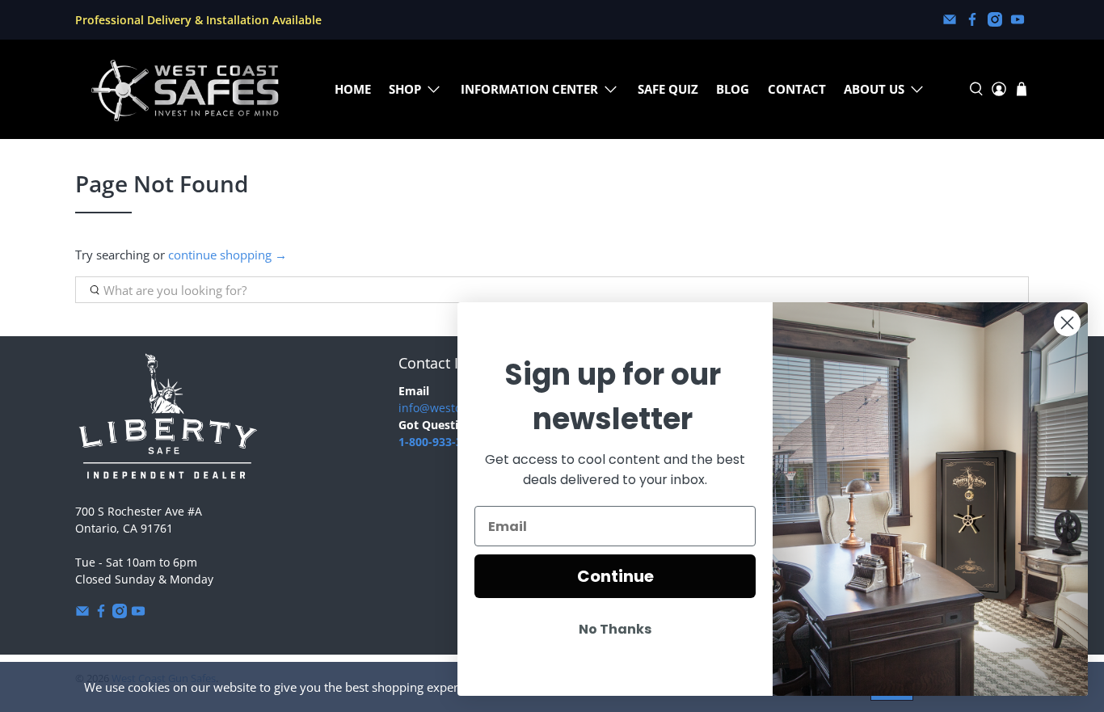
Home (353, 89)
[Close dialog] (1067, 323)
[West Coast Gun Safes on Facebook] (972, 19)
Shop (405, 89)
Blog (732, 89)
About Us (874, 89)
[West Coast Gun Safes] (185, 89)
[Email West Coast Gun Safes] (949, 19)
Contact (797, 89)
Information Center (529, 89)
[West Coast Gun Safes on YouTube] (1017, 19)
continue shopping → (227, 254)
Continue (615, 576)
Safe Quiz (668, 89)
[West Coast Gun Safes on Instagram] (995, 19)
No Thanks (615, 629)
